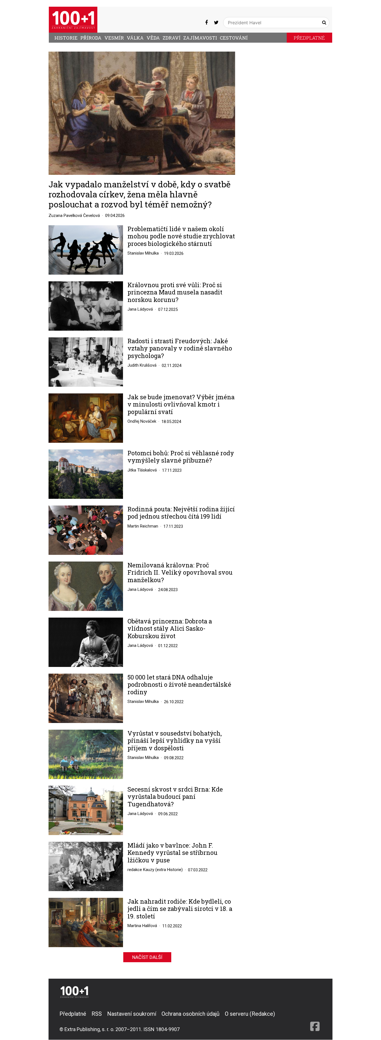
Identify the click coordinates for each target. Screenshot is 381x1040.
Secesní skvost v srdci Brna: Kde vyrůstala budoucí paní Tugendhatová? (175, 797)
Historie (66, 38)
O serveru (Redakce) (250, 1013)
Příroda (91, 38)
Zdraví (171, 38)
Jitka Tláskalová (142, 470)
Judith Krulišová (141, 365)
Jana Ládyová (140, 309)
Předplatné (309, 38)
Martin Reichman (142, 526)
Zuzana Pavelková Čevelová (74, 215)
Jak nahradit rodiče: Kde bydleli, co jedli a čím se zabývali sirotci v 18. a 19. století (179, 909)
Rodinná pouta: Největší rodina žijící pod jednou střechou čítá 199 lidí (181, 513)
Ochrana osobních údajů (190, 1013)
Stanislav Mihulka (143, 253)
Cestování (234, 38)
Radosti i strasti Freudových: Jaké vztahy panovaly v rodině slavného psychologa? (179, 348)
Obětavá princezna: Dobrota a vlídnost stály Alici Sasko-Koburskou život (169, 629)
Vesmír (114, 38)
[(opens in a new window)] (206, 22)
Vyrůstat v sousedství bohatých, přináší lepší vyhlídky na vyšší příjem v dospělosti (174, 741)
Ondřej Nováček (141, 421)
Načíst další (147, 957)
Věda (153, 38)
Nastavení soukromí (131, 1013)
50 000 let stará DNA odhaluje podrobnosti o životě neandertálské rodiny (179, 685)
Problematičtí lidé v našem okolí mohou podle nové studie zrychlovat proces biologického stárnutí (181, 236)
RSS (96, 1013)
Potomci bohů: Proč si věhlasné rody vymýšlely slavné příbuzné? (180, 456)
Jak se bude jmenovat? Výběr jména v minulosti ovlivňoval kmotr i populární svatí (181, 404)
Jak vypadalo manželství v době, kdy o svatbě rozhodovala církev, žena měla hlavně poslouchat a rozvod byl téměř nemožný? (140, 194)
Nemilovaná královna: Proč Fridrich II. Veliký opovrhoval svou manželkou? (180, 573)
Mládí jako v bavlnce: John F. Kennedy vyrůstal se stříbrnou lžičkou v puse (172, 853)
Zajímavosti (200, 38)
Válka (135, 38)
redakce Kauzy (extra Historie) (155, 869)
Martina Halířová (142, 925)
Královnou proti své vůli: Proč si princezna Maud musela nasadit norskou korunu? (174, 292)
